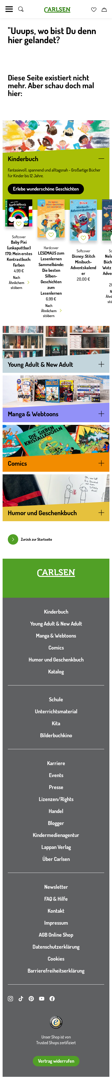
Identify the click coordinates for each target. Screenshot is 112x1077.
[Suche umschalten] (21, 9)
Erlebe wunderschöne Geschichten (46, 189)
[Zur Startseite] (56, 573)
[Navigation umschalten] (9, 9)
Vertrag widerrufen (56, 1061)
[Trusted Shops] (56, 1022)
